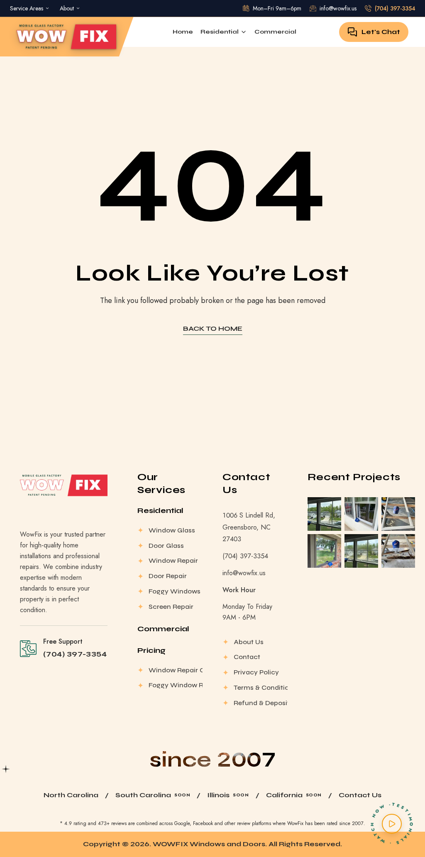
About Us (249, 642)
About (67, 8)
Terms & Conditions (261, 687)
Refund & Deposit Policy (261, 703)
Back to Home (212, 328)
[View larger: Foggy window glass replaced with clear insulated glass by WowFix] (324, 514)
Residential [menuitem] (219, 31)
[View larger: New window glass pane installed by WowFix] (361, 514)
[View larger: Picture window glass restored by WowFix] (324, 551)
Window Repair (173, 560)
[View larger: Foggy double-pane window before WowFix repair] (361, 551)
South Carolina (143, 795)
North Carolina (71, 795)
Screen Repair (171, 606)
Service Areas (26, 8)
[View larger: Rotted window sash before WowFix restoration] (398, 551)
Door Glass (166, 545)
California (284, 795)
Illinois (218, 795)
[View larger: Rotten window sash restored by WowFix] (398, 514)
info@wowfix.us (244, 573)
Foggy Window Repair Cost (176, 685)
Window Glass (172, 530)
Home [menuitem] (183, 31)
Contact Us (360, 795)
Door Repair (168, 576)
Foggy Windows (174, 591)
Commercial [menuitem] (275, 31)
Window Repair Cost (176, 670)
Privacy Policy (256, 672)
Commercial (163, 628)
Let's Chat (380, 32)
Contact (247, 657)
